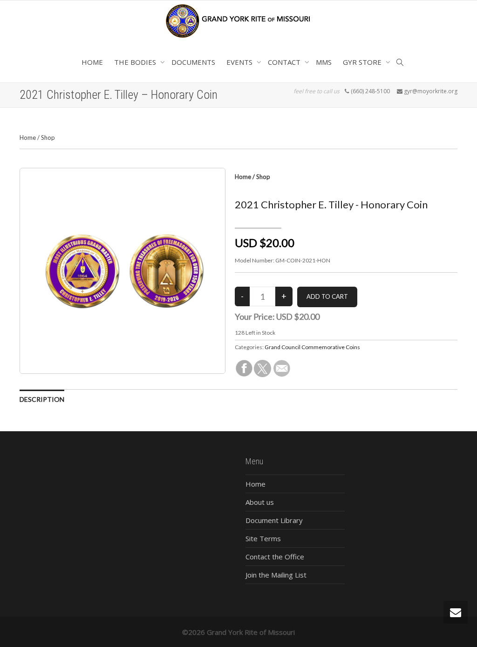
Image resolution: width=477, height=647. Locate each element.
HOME (92, 62)
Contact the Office (274, 556)
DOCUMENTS (193, 62)
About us (259, 502)
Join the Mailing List (276, 574)
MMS (324, 62)
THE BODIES (136, 62)
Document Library (274, 520)
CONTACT (285, 62)
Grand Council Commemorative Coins (312, 347)
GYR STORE (363, 62)
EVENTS (240, 62)
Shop (48, 137)
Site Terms (263, 538)
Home (28, 137)
